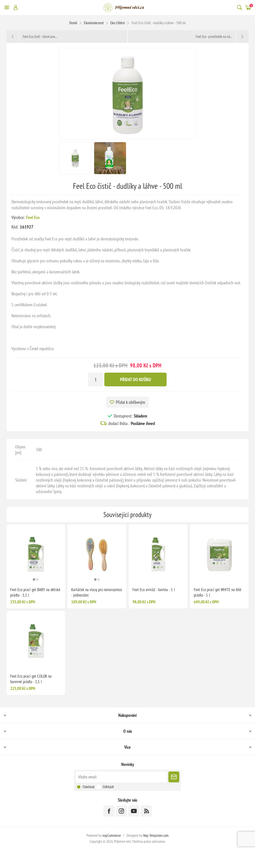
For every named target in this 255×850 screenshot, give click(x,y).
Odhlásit (108, 786)
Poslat (173, 776)
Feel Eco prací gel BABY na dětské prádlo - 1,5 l (35, 592)
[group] (35, 554)
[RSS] (146, 811)
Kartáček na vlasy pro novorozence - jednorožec (96, 592)
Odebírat (88, 786)
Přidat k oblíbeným (130, 402)
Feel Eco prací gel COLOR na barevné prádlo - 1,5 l (31, 678)
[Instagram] (121, 811)
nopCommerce (111, 835)
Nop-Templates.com (156, 835)
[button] (34, 579)
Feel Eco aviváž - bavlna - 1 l (153, 589)
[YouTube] (133, 811)
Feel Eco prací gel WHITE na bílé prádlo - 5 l (217, 592)
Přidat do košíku (135, 379)
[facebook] (109, 811)
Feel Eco (33, 217)
